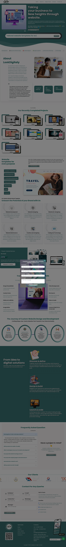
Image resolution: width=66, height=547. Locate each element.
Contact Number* (25, 273)
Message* (23, 278)
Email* (22, 269)
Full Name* (23, 264)
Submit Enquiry (33, 285)
